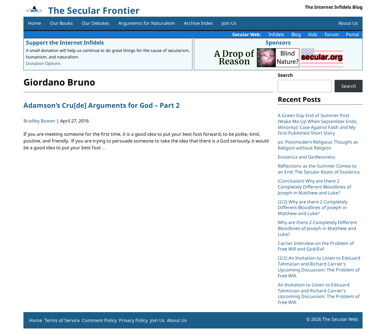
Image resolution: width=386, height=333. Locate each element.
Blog (296, 34)
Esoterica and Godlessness (306, 157)
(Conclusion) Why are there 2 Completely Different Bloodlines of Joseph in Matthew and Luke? (314, 187)
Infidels (276, 34)
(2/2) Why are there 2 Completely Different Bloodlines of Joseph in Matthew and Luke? (313, 208)
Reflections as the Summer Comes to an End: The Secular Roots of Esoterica (319, 169)
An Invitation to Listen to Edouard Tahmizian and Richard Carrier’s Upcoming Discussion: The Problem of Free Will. (319, 293)
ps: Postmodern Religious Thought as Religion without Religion (318, 145)
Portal (352, 34)
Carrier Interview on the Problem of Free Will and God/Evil (316, 246)
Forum (332, 34)
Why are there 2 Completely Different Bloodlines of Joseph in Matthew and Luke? (317, 228)
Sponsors (278, 42)
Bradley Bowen (39, 121)
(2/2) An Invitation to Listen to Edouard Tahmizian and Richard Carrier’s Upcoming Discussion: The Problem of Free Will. (319, 267)
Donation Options (43, 63)
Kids (312, 34)
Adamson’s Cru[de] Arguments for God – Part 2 (101, 105)
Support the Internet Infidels (65, 42)
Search (285, 75)
